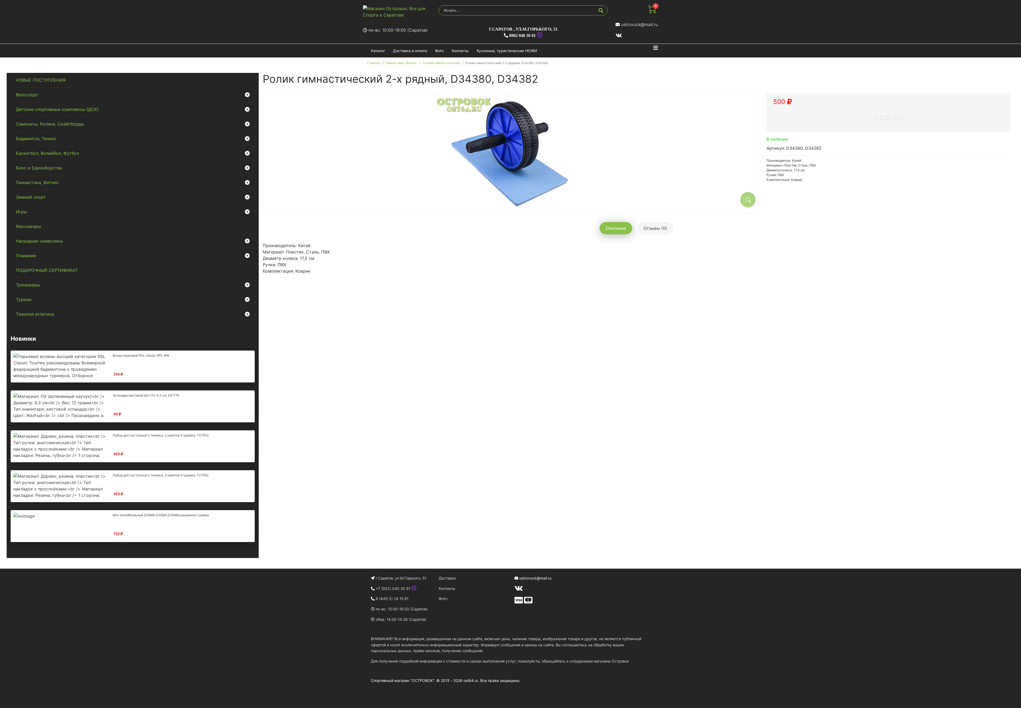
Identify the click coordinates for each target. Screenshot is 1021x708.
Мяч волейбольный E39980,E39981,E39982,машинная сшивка (161, 515)
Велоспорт (27, 94)
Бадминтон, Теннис (36, 138)
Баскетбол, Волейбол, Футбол (47, 153)
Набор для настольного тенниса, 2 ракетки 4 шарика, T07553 (161, 435)
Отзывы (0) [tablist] (655, 228)
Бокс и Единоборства (39, 167)
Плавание (26, 255)
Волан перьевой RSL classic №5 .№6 (141, 355)
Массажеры (28, 226)
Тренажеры (28, 285)
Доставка (447, 578)
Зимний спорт (31, 197)
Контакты (460, 50)
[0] (652, 11)
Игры (21, 211)
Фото (439, 50)
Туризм (23, 299)
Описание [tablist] (616, 228)
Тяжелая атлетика (35, 314)
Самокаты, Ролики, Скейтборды (50, 124)
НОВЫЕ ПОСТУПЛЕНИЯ (41, 80)
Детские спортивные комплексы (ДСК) (57, 109)
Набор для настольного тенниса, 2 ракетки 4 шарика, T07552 (160, 475)
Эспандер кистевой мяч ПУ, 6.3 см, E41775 (146, 395)
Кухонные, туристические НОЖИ (507, 50)
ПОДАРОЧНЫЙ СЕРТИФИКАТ (47, 270)
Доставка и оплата (410, 50)
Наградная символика (39, 241)
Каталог (378, 50)
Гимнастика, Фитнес (37, 182)
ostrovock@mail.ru (639, 24)
